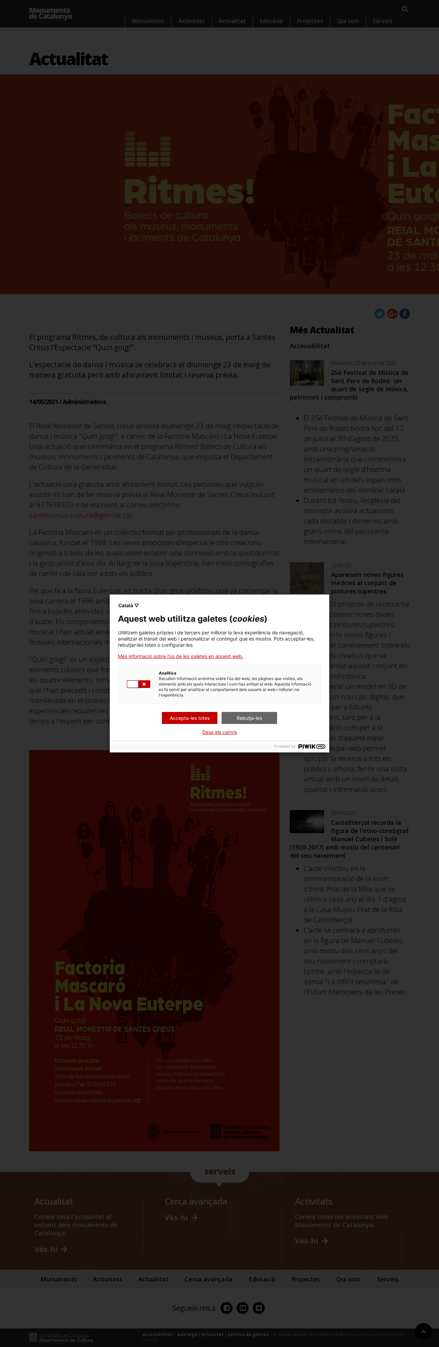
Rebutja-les (249, 718)
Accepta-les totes (190, 718)
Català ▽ (128, 605)
